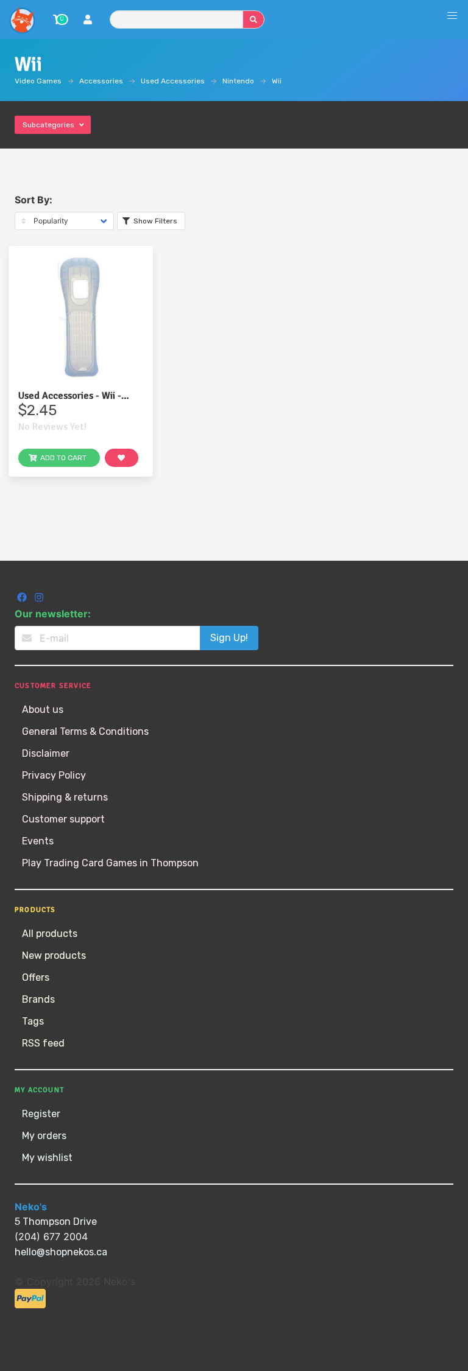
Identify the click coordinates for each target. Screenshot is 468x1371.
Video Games (38, 81)
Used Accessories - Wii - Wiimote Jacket (69, 395)
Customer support (63, 819)
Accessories (101, 81)
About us (42, 709)
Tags (33, 1021)
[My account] (87, 21)
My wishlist (47, 1157)
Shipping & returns (65, 797)
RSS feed (43, 1043)
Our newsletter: (53, 614)
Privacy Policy (54, 775)
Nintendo (238, 81)
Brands (38, 999)
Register (41, 1114)
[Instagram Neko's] (39, 599)
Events (38, 841)
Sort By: (33, 200)
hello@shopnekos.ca (61, 1252)
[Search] (253, 19)
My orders (44, 1135)
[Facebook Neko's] (23, 599)
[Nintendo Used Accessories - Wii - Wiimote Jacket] (81, 318)
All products (49, 933)
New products (54, 955)
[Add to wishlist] (122, 458)
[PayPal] (30, 1305)
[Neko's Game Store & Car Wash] (22, 19)
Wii (277, 81)
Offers (35, 977)
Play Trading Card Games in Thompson (110, 863)
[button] (452, 16)
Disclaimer (45, 753)
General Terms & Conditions (85, 731)
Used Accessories (173, 81)
